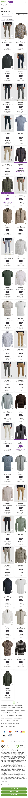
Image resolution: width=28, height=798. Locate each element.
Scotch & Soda (4, 715)
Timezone (3, 721)
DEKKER (22, 710)
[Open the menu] (1, 5)
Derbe (2, 707)
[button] (7, 15)
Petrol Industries (5, 723)
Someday (17, 710)
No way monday (5, 712)
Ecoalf (2, 718)
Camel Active (12, 726)
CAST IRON (19, 707)
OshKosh (9, 721)
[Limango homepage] (4, 2)
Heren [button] (3, 19)
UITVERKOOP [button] (10, 19)
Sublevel (3, 710)
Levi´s (13, 707)
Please (20, 715)
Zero (17, 715)
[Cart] (12, 36)
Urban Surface (10, 710)
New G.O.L (7, 707)
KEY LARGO (16, 721)
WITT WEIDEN (8, 718)
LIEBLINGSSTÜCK (14, 723)
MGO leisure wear (18, 718)
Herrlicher (12, 712)
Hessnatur (11, 715)
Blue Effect (18, 712)
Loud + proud (4, 726)
